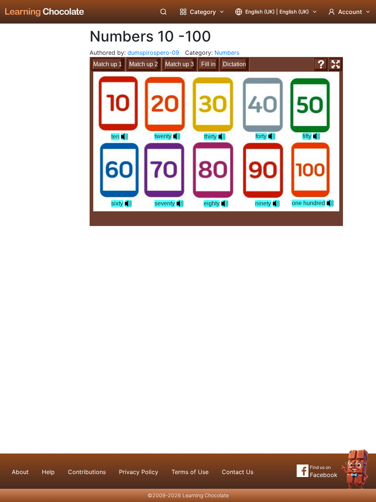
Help (48, 472)
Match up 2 (143, 64)
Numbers (226, 52)
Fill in (208, 64)
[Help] (321, 64)
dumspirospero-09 (153, 52)
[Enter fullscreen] (335, 64)
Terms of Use (190, 472)
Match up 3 (179, 64)
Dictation (234, 64)
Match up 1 (107, 64)
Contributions (87, 472)
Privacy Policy (138, 472)
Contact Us (237, 472)
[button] (124, 136)
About (20, 472)
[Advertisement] (39, 145)
